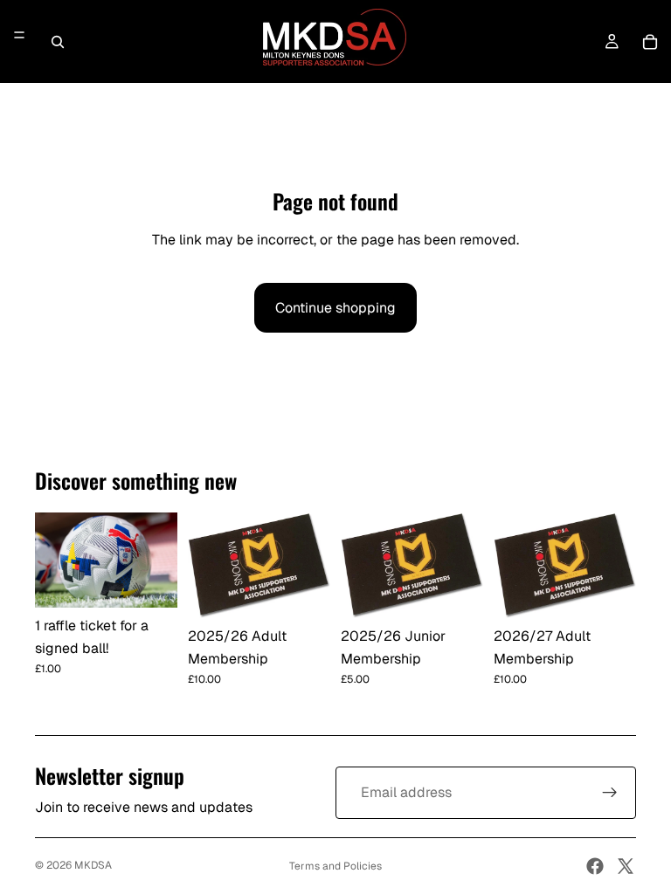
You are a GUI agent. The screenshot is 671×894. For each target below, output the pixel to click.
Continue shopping (335, 308)
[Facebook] (595, 866)
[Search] (57, 42)
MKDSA (93, 865)
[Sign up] (609, 792)
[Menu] (19, 36)
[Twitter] (625, 866)
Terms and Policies (335, 866)
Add (165, 580)
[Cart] (650, 42)
